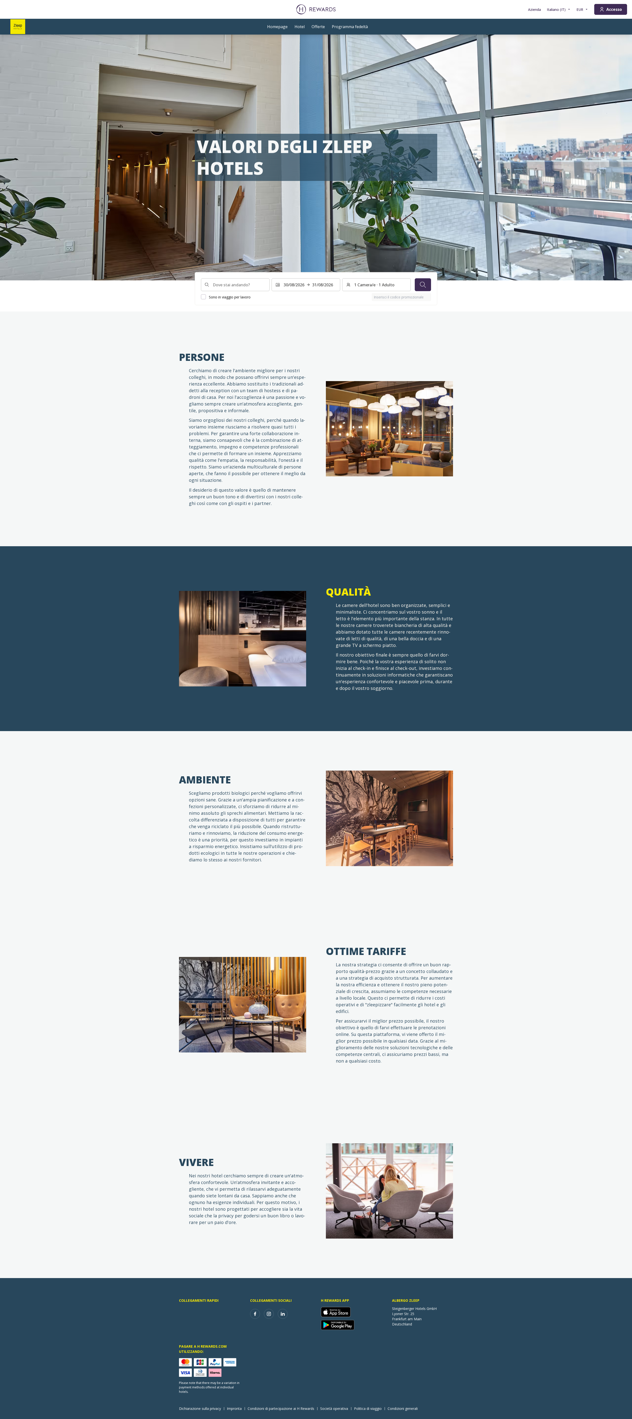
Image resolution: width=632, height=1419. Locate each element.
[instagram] (269, 1314)
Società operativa (334, 1408)
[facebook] (255, 1314)
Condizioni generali (403, 1408)
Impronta (234, 1408)
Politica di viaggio (368, 1408)
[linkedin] (283, 1314)
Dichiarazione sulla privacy (200, 1408)
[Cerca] (423, 284)
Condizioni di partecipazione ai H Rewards (281, 1408)
